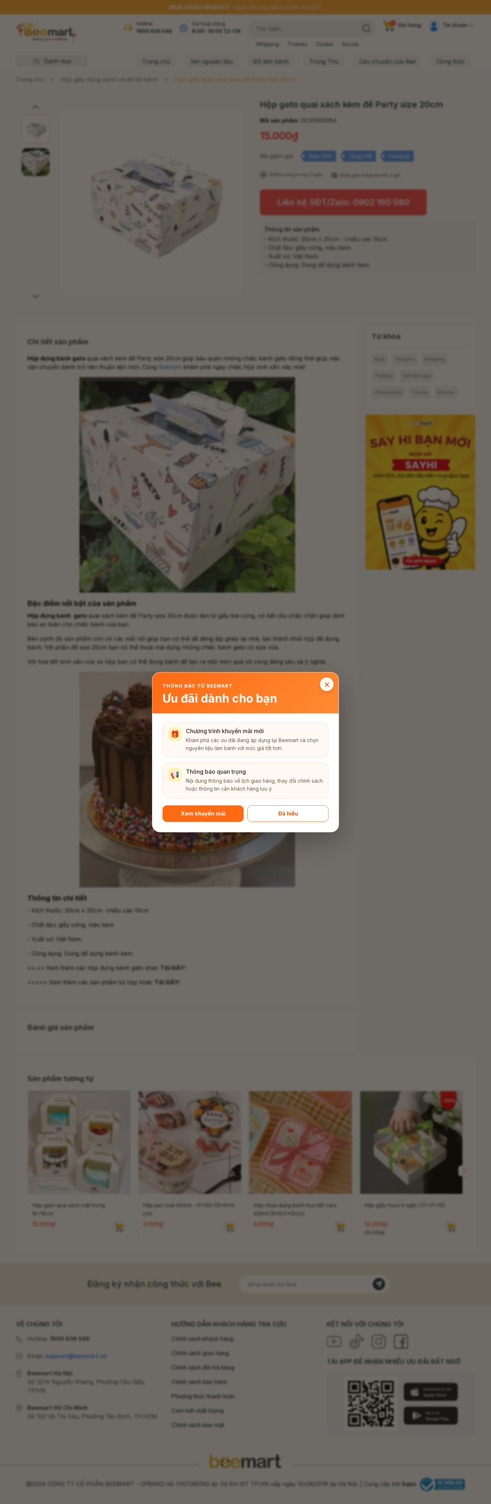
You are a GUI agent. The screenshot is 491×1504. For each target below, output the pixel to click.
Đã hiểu (288, 813)
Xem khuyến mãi (203, 813)
